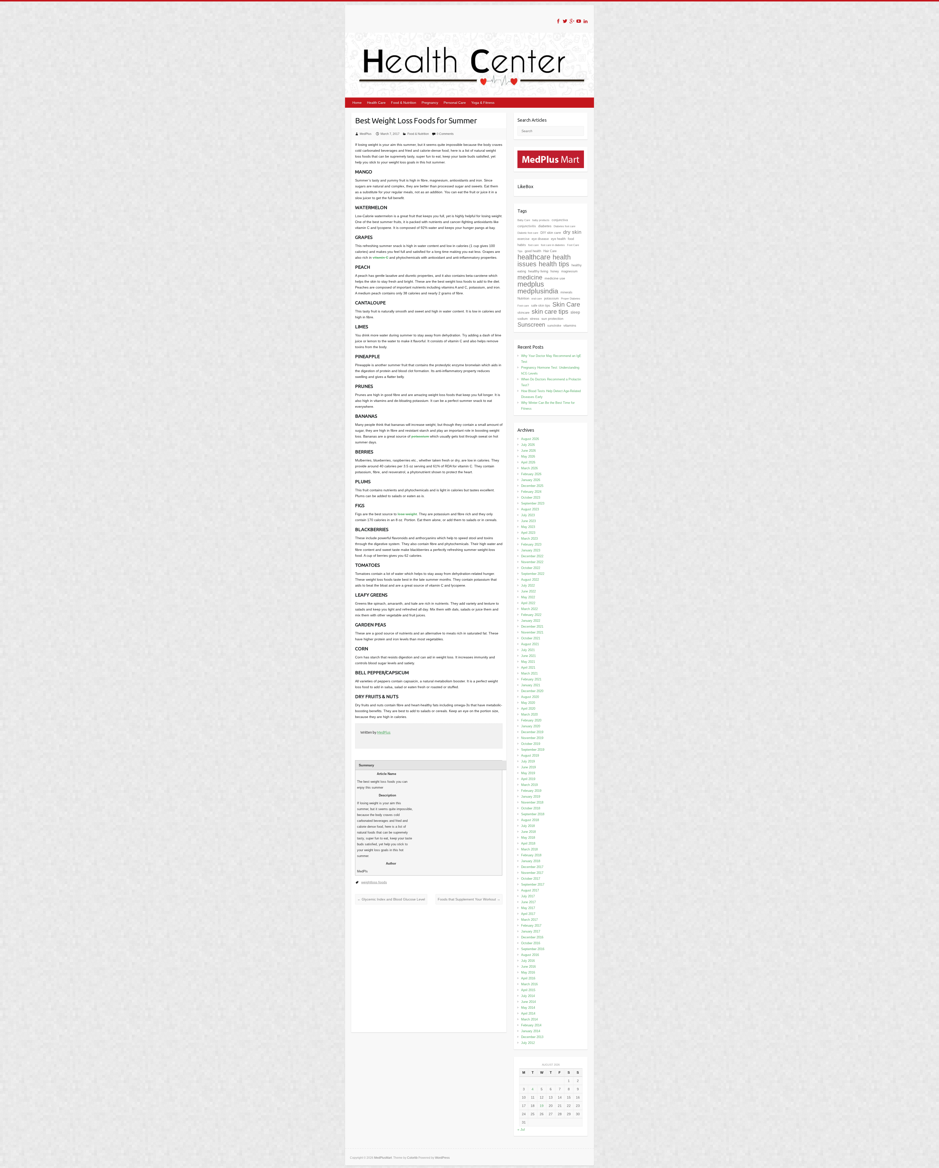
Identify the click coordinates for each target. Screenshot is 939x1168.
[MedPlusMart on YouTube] (578, 21)
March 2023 (529, 538)
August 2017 (530, 890)
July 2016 (528, 961)
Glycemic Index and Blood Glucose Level (391, 899)
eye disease (540, 239)
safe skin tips (540, 305)
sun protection (552, 319)
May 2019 (528, 773)
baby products (540, 220)
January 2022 (530, 620)
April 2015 (528, 990)
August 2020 (530, 697)
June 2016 (528, 966)
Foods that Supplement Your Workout (469, 899)
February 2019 (531, 791)
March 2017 (529, 920)
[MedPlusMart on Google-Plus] (572, 21)
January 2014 (530, 1031)
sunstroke (554, 325)
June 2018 (528, 832)
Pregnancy (430, 103)
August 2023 (530, 509)
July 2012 (528, 1043)
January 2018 (530, 861)
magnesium (569, 271)
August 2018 (530, 820)
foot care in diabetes (553, 245)
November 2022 (532, 562)
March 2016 (529, 984)
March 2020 (529, 714)
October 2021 (530, 638)
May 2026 (528, 456)
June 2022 (528, 591)
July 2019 (528, 761)
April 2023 (528, 533)
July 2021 (528, 650)
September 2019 (532, 749)
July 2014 (528, 996)
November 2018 (532, 802)
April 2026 (528, 462)
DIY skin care (550, 233)
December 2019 (532, 732)
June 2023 (528, 521)
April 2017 (528, 914)
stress (534, 319)
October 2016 (530, 943)
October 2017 (530, 878)
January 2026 (530, 480)
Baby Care (523, 220)
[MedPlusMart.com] (550, 153)
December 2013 (532, 1037)
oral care (536, 298)
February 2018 (531, 855)
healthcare (533, 257)
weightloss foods (374, 882)
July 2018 (528, 826)
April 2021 (528, 667)
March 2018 (529, 849)
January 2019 (530, 796)
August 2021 (530, 644)
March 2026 (529, 468)
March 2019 (529, 785)
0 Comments (445, 134)
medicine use (555, 278)
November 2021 (532, 632)
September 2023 (532, 503)
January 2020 (530, 726)
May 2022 (528, 597)
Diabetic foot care (527, 232)
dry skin (572, 232)
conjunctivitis (526, 226)
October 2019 (530, 744)
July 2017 (528, 896)
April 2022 (528, 603)
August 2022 (530, 579)
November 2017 (532, 873)
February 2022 (531, 615)
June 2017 (528, 902)
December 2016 (532, 937)
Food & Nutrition (403, 103)
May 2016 (528, 972)
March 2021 (529, 673)
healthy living (538, 271)
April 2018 (528, 843)
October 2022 (530, 568)
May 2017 (528, 908)
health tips (554, 264)
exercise (523, 239)
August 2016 (530, 955)
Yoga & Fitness (482, 103)
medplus (530, 284)
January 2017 (530, 931)
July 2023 (528, 515)
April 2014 (528, 1013)
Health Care (376, 103)
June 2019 (528, 767)
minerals (566, 292)
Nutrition (523, 298)
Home (357, 103)
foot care (533, 245)
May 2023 (528, 527)
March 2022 (529, 609)
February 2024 (531, 491)
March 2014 (529, 1019)
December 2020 (532, 691)
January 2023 (530, 550)
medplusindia (537, 291)
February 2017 (531, 925)
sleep (575, 312)
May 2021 (528, 662)
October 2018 (530, 808)
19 (542, 1106)
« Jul (521, 1129)
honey (554, 271)
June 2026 (528, 450)
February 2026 (531, 474)
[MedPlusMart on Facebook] (558, 21)
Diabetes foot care (564, 226)
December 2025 (532, 486)
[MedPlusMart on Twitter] (565, 21)
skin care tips (550, 311)
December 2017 (532, 867)
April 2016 (528, 978)
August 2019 (530, 755)
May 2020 (528, 703)
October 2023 (530, 497)
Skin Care (566, 304)
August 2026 (530, 439)
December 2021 (532, 626)
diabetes (544, 226)
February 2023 (531, 544)
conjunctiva (560, 220)
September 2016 (532, 949)
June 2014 (528, 1002)
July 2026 (528, 445)
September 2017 (532, 884)
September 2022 (532, 574)
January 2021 (530, 685)
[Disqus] (429, 968)
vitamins (569, 325)
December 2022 (532, 556)
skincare (523, 312)
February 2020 (531, 720)
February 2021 (531, 679)
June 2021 (528, 656)
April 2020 (528, 708)
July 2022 (528, 585)
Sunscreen (531, 324)
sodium (522, 319)
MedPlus (365, 134)
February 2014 (531, 1025)
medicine (529, 277)
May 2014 (528, 1007)
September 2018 (532, 814)
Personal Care (455, 103)
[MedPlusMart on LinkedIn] (585, 21)
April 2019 (528, 779)
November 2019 (532, 738)
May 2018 (528, 837)
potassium (420, 436)
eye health (558, 239)
